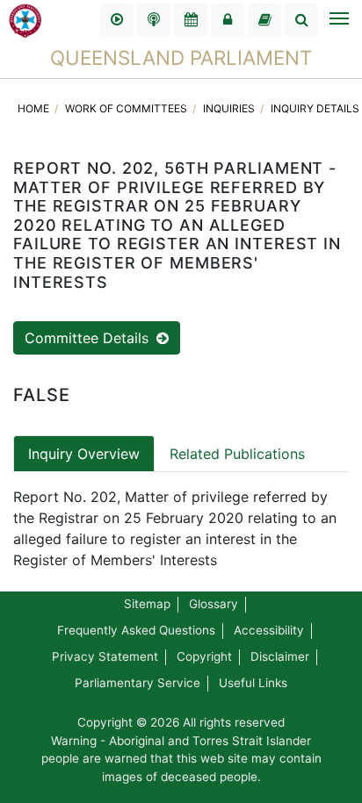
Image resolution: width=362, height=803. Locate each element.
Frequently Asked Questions (136, 630)
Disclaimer (279, 656)
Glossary (213, 604)
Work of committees (127, 108)
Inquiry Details (315, 108)
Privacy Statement (105, 656)
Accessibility (269, 630)
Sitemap (147, 604)
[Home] (25, 19)
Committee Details (89, 338)
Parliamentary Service (137, 683)
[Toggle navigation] (338, 20)
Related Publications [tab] (237, 453)
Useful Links (253, 683)
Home (35, 108)
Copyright (204, 656)
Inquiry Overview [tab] (84, 453)
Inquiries (230, 108)
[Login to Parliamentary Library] (264, 20)
